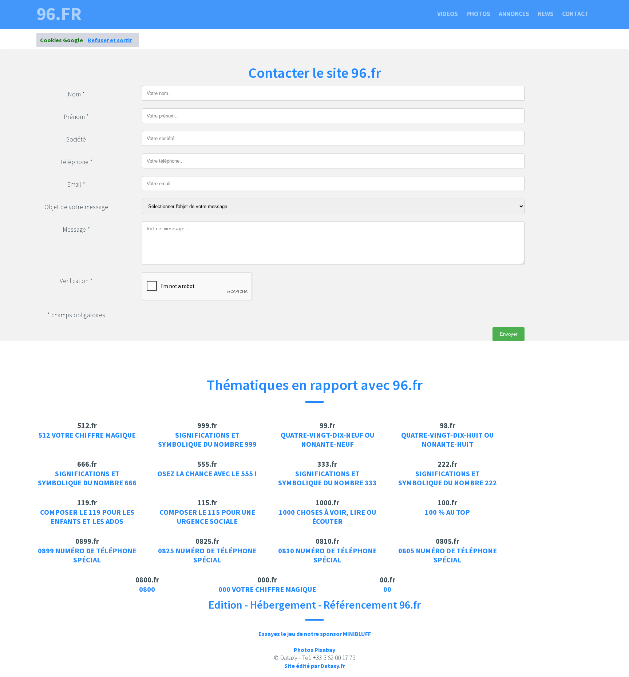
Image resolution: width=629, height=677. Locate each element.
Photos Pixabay (314, 649)
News (546, 14)
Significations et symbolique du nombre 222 (447, 478)
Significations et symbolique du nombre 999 (207, 439)
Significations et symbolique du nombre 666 (87, 478)
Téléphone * (76, 162)
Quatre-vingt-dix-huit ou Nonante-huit (447, 439)
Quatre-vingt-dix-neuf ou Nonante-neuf (327, 439)
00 (387, 589)
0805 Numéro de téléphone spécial (447, 555)
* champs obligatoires (76, 315)
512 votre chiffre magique (87, 434)
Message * (76, 230)
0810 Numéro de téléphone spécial (327, 555)
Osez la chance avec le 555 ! (207, 473)
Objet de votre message (76, 207)
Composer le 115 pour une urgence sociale (207, 516)
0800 (147, 589)
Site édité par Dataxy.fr (314, 665)
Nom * (76, 94)
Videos (447, 14)
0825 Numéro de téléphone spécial (207, 555)
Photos (478, 14)
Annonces (514, 14)
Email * (76, 184)
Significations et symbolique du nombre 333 (327, 478)
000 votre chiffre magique (267, 589)
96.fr (59, 14)
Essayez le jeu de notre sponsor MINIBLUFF (314, 633)
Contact (575, 14)
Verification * (76, 281)
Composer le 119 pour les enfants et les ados (87, 516)
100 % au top (447, 512)
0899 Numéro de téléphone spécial (87, 555)
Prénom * (76, 117)
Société (76, 139)
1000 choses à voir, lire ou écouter (327, 516)
